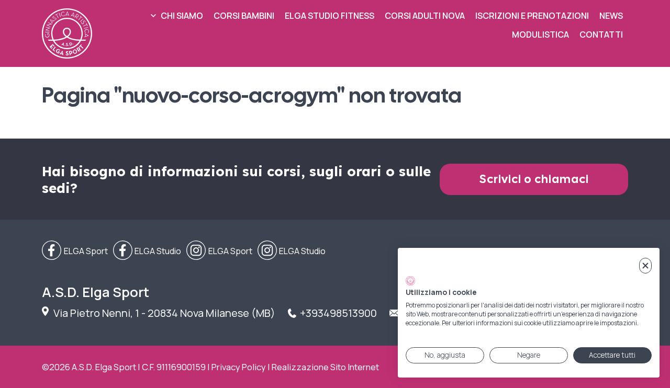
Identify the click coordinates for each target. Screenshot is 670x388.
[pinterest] (292, 251)
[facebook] (75, 251)
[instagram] (219, 251)
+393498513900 (338, 313)
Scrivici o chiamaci (534, 179)
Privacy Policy (238, 367)
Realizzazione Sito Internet (325, 367)
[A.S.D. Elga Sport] (67, 33)
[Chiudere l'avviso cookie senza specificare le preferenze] (645, 266)
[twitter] (147, 251)
